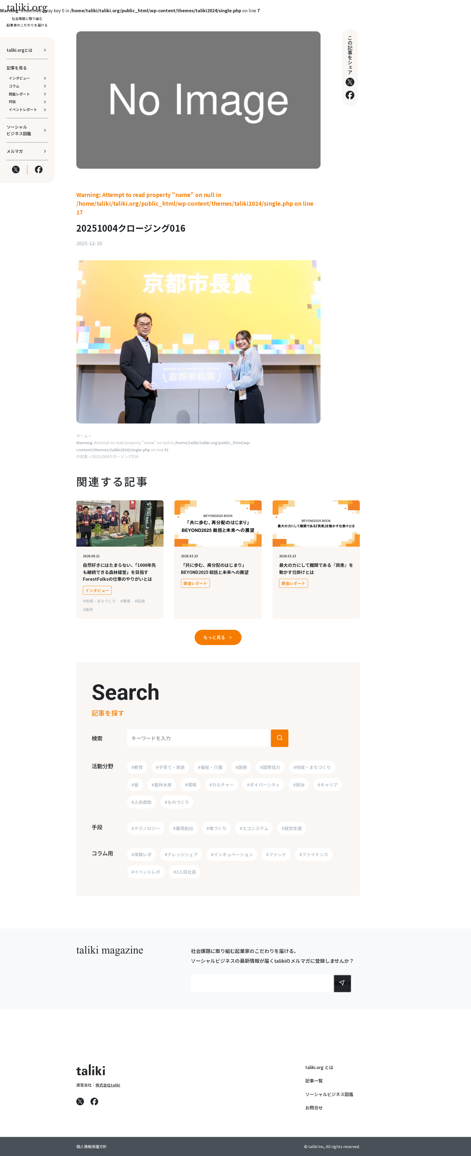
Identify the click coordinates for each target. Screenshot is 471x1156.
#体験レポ (141, 854)
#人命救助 (141, 802)
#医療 (241, 767)
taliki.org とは (319, 1067)
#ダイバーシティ (263, 784)
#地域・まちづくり (99, 601)
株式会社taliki (107, 1085)
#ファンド (276, 854)
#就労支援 (292, 828)
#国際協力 (270, 767)
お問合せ (314, 1107)
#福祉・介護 (210, 767)
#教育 (137, 767)
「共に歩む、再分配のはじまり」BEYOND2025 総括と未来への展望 (215, 568)
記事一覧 (314, 1080)
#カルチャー (221, 784)
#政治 (298, 784)
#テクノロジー (145, 828)
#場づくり (216, 828)
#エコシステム (254, 828)
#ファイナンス (313, 854)
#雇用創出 (183, 828)
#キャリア (328, 784)
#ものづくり (177, 802)
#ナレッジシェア (181, 854)
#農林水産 (162, 784)
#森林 (88, 609)
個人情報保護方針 (91, 1146)
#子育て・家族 (170, 767)
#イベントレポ (145, 871)
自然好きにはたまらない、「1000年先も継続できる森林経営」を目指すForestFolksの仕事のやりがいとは (119, 572)
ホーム (82, 435)
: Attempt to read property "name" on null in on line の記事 (163, 449)
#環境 (125, 601)
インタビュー (97, 590)
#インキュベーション (232, 854)
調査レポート (195, 583)
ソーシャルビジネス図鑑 (329, 1094)
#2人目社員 (184, 871)
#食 (134, 784)
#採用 (140, 601)
